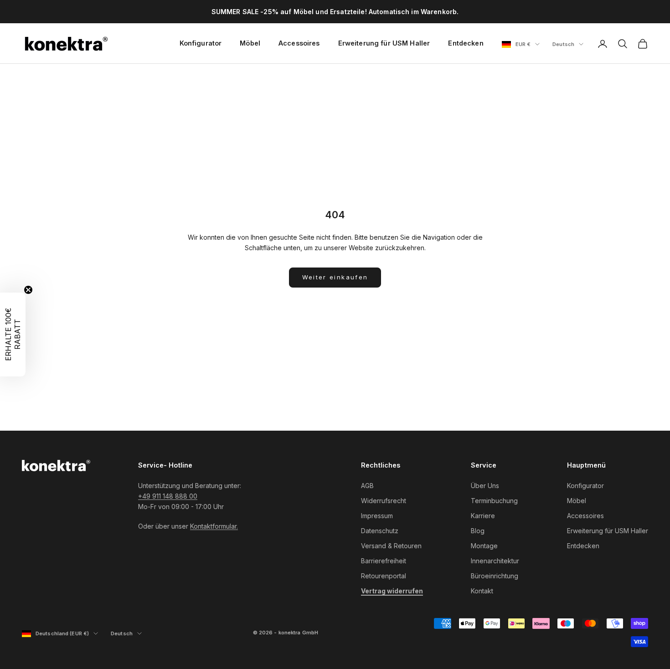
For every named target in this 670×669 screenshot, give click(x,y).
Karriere (483, 516)
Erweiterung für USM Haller (384, 43)
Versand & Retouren (391, 546)
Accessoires (299, 43)
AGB (367, 485)
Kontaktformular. (214, 526)
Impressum (377, 516)
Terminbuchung (494, 500)
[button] (13, 334)
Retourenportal (383, 576)
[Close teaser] (28, 289)
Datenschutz (379, 531)
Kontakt (482, 591)
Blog (477, 531)
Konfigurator (201, 43)
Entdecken (465, 43)
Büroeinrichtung (494, 576)
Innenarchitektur (495, 561)
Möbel (250, 43)
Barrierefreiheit (383, 561)
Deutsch (567, 44)
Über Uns (485, 485)
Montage (484, 546)
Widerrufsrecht (383, 500)
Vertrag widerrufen (392, 591)
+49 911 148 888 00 (167, 496)
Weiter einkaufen (335, 277)
